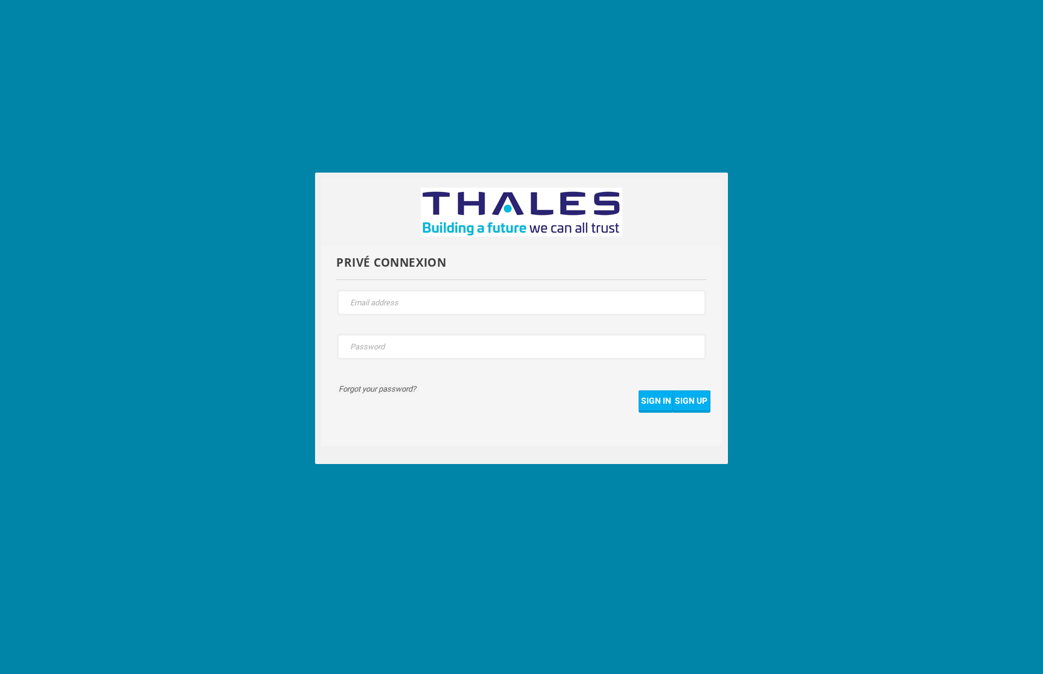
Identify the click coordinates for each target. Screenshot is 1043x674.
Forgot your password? (377, 388)
